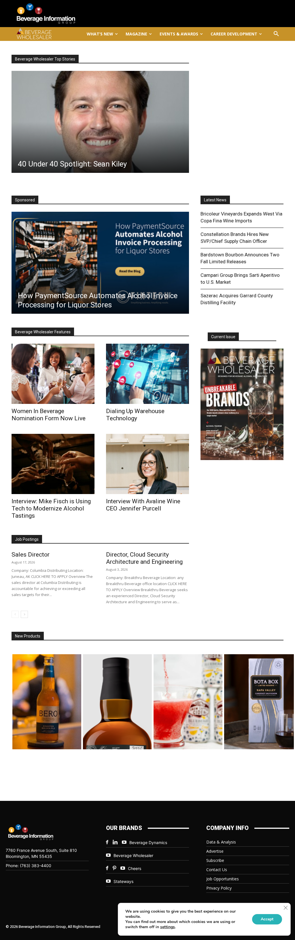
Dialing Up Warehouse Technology (135, 415)
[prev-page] (15, 614)
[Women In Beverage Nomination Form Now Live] (53, 374)
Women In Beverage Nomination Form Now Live (49, 415)
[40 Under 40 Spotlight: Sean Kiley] (100, 122)
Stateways (123, 881)
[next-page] (24, 614)
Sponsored (25, 200)
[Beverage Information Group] (55, 13)
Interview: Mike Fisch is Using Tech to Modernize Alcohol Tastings (51, 508)
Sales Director (31, 554)
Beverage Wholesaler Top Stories (45, 59)
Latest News (215, 200)
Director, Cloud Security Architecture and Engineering (144, 558)
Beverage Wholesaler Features (43, 332)
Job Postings (27, 539)
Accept (267, 919)
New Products (27, 636)
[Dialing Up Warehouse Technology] (147, 374)
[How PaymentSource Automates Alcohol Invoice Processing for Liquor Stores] (100, 263)
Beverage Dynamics (148, 842)
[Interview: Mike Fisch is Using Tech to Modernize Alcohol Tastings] (53, 464)
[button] (276, 34)
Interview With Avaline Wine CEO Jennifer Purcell (143, 505)
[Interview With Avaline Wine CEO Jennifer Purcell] (147, 464)
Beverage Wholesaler (133, 855)
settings (167, 927)
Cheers (134, 868)
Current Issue (223, 336)
